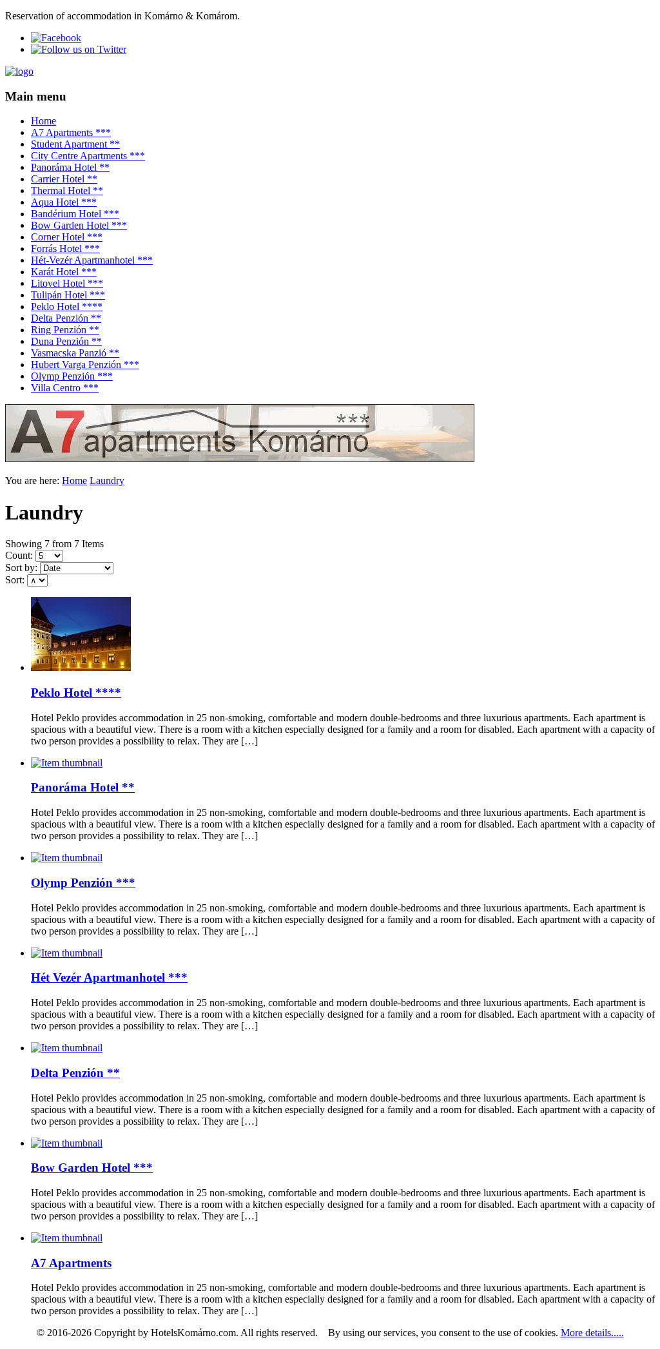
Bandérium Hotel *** (75, 213)
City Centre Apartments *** (88, 155)
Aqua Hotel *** (64, 202)
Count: (19, 555)
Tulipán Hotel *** (68, 294)
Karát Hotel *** (64, 271)
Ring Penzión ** (65, 329)
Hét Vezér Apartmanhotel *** (109, 977)
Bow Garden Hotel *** (79, 225)
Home (43, 120)
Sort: (14, 579)
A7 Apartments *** (71, 132)
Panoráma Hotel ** (70, 167)
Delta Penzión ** (66, 318)
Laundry (107, 480)
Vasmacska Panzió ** (75, 352)
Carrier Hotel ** (64, 178)
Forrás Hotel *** (65, 248)
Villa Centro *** (65, 387)
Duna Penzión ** (66, 341)
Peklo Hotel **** (66, 306)
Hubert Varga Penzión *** (85, 364)
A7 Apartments (71, 1263)
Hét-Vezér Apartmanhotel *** (92, 260)
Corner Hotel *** (66, 236)
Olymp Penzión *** (72, 376)
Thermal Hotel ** (67, 190)
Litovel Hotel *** (67, 283)
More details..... (592, 1332)
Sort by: (21, 567)
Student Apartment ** (75, 144)
